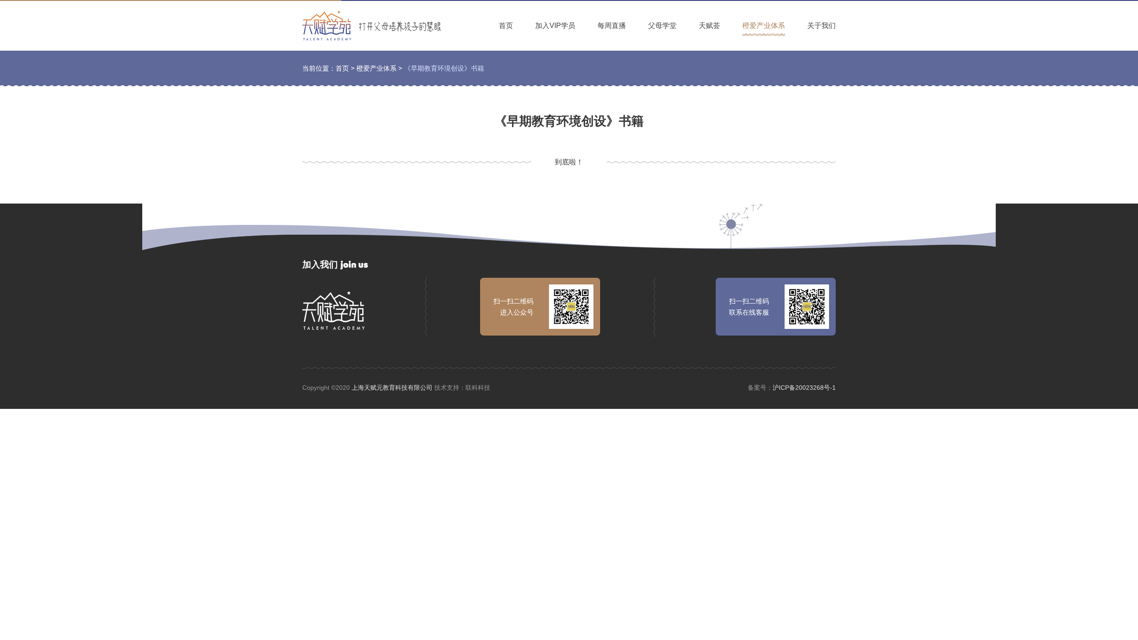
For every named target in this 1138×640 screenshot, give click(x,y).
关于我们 (821, 25)
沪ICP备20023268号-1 (804, 387)
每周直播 (611, 25)
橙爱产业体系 (763, 25)
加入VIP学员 (555, 25)
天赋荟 (709, 25)
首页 (506, 25)
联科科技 (477, 387)
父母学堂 (662, 25)
